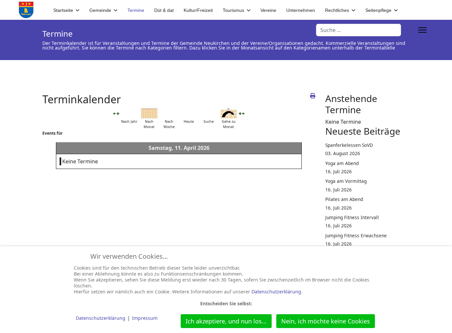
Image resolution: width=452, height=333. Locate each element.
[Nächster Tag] (240, 113)
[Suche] (209, 113)
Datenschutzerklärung (276, 291)
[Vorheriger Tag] (117, 113)
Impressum (145, 318)
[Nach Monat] (149, 113)
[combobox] (358, 30)
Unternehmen (300, 10)
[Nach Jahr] (129, 113)
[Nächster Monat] (243, 113)
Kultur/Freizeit (198, 10)
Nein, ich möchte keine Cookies (325, 321)
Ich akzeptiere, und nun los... (226, 321)
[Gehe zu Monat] (228, 113)
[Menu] (422, 30)
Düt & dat (164, 10)
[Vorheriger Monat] (114, 113)
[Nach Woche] (169, 113)
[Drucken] (312, 95)
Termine (135, 10)
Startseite (63, 10)
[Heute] (189, 113)
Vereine (268, 10)
